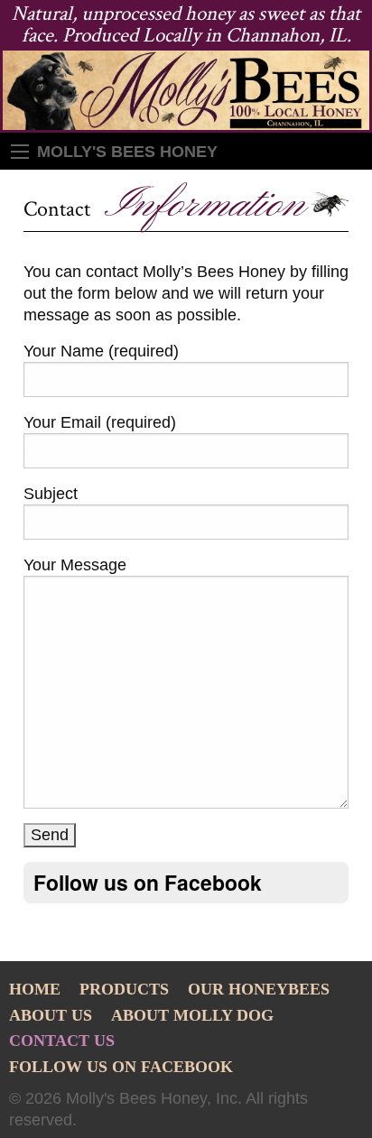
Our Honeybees (259, 990)
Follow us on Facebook (121, 1067)
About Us (50, 1016)
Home (34, 990)
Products (124, 990)
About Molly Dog (192, 1016)
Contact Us (62, 1041)
